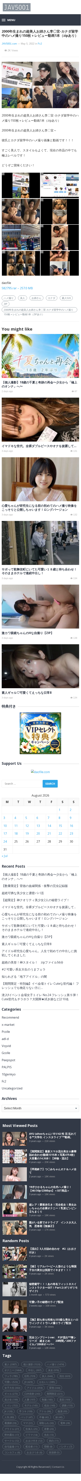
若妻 (49, 1429)
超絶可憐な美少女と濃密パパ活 (23, 893)
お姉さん (36, 298)
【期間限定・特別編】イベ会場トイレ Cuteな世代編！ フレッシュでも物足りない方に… (40, 985)
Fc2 (40, 43)
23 (71, 833)
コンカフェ (12, 1452)
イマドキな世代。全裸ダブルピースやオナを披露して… (39, 446)
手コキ (25, 1411)
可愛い (11, 1382)
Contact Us (58, 1466)
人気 (9, 1417)
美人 (22, 298)
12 (27, 826)
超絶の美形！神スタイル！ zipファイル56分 (32, 962)
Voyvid (6, 1046)
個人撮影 (31, 1364)
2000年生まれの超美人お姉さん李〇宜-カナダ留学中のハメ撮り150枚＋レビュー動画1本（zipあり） (38, 310)
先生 (49, 1434)
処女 (49, 1405)
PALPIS (7, 1067)
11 (16, 826)
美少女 (11, 1399)
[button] (8, 20)
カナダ (51, 298)
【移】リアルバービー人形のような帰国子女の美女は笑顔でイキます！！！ (52, 1268)
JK (8, 1411)
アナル (45, 1411)
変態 (54, 1388)
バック (27, 1417)
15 (60, 826)
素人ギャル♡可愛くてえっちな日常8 (26, 692)
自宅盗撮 (12, 1446)
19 (27, 833)
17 (5, 833)
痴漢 (62, 1411)
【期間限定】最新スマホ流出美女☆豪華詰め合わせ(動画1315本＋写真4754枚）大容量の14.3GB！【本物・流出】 (52, 1155)
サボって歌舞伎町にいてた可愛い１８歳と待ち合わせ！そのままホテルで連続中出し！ (39, 571)
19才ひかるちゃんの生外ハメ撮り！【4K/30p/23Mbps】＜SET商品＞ (50, 1188)
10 (5, 826)
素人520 (66, 298)
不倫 (44, 1417)
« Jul (5, 856)
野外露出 (12, 1434)
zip (5, 304)
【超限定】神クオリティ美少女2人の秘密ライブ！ (36, 900)
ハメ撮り (9, 298)
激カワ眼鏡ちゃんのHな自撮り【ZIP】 (28, 633)
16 (71, 826)
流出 (64, 1376)
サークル (12, 1440)
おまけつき (34, 1452)
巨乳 (29, 1376)
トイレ (11, 1405)
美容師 (54, 1452)
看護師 (10, 1423)
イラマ (31, 1434)
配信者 (31, 1446)
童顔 (64, 1399)
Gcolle (6, 1053)
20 (38, 833)
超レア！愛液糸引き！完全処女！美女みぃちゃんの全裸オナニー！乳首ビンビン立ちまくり (52, 1208)
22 (60, 833)
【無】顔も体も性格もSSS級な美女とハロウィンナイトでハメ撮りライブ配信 (53, 1321)
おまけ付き (34, 1440)
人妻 (29, 1399)
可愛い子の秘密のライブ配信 (46, 1302)
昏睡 (48, 1446)
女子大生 (12, 1388)
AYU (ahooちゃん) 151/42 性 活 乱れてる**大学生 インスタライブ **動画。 (52, 1135)
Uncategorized (12, 1088)
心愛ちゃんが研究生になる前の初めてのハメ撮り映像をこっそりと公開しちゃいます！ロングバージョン (39, 508)
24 (5, 841)
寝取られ (46, 1423)
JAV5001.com (9, 43)
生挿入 (31, 1429)
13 (38, 826)
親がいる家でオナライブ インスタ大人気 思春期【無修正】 (52, 1224)
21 (49, 833)
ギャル (11, 1393)
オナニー (13, 1370)
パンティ (65, 1446)
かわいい (47, 1382)
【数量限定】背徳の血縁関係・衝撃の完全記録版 (35, 886)
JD (28, 1382)
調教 (67, 1405)
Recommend (10, 1017)
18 (16, 833)
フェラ (11, 1376)
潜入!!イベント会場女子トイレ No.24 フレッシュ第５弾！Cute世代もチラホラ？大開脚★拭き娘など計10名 (40, 997)
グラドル (12, 1429)
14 (49, 826)
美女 (53, 1370)
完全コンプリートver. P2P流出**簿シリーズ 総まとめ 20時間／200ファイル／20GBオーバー (52, 1341)
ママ (28, 1423)
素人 (11, 1364)
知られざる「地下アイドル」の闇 (24, 976)
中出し (34, 1370)
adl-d (5, 1039)
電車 (65, 1423)
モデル (31, 1405)
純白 (53, 1440)
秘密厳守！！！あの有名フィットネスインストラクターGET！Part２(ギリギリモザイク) (53, 1287)
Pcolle (6, 1032)
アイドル (34, 1388)
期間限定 (54, 1393)
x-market (8, 1025)
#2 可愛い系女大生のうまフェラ (23, 969)
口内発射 (32, 1393)
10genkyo (9, 1074)
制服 (47, 1399)
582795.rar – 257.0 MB (17, 288)
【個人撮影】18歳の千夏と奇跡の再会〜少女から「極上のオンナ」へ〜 (39, 384)
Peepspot (8, 1060)
